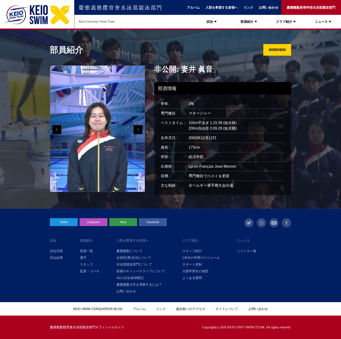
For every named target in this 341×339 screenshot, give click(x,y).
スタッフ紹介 (192, 251)
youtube (274, 222)
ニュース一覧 (246, 251)
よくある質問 (192, 278)
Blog (123, 222)
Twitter (64, 222)
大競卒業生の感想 (195, 271)
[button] (138, 129)
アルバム (193, 7)
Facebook (153, 222)
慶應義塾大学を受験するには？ (139, 284)
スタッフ (86, 264)
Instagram (93, 222)
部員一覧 (86, 251)
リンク (248, 7)
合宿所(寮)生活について (133, 257)
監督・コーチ (90, 271)
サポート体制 (192, 264)
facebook (286, 222)
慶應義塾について (129, 251)
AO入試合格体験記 (130, 278)
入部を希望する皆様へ (222, 7)
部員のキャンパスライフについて (140, 271)
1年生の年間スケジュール (201, 257)
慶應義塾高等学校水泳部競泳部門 (311, 7)
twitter (249, 222)
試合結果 (56, 257)
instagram (261, 222)
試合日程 (56, 251)
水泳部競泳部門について (134, 264)
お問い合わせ (268, 7)
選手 (83, 257)
